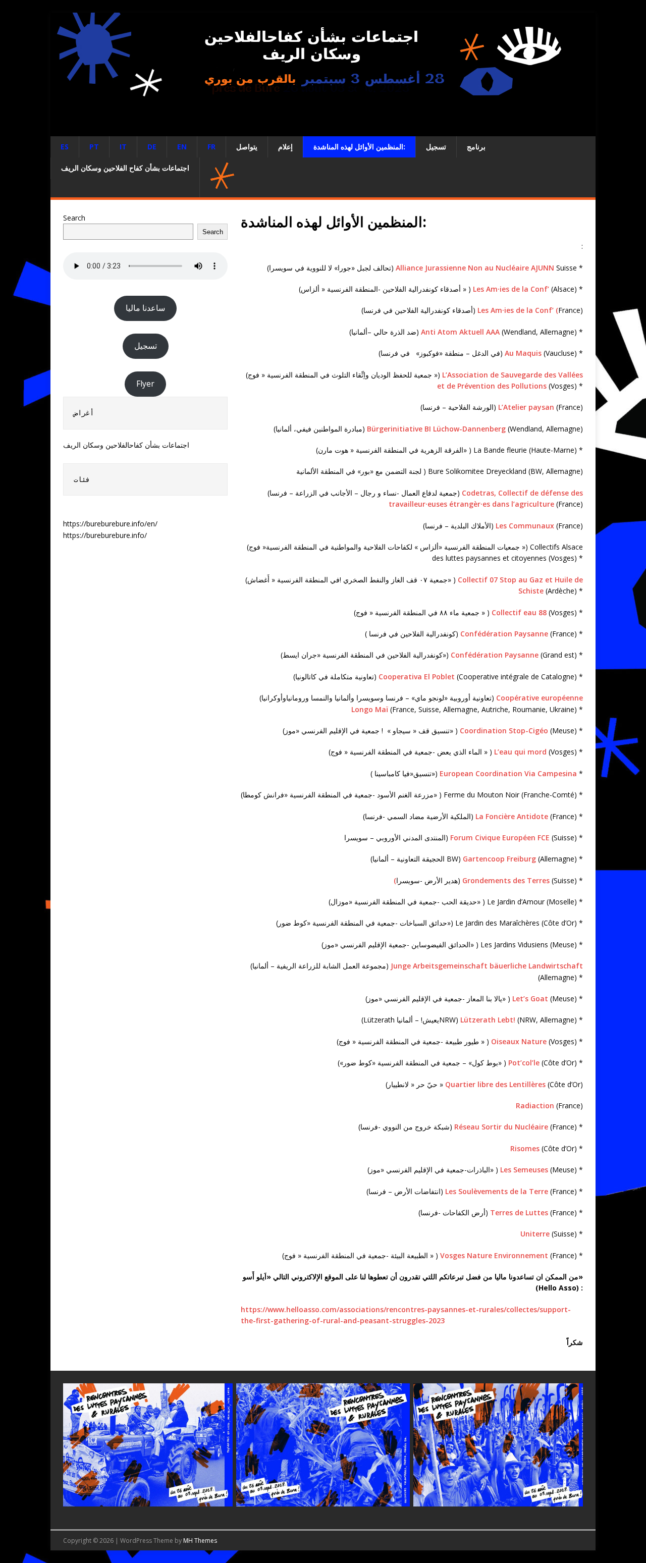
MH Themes (200, 1540)
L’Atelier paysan (526, 407)
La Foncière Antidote (511, 816)
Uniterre (535, 1233)
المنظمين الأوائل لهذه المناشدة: (359, 146)
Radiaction (535, 1105)
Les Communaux (525, 525)
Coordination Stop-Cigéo (504, 730)
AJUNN (542, 268)
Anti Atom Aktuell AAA (460, 332)
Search (74, 218)
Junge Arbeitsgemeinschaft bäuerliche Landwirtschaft (487, 966)
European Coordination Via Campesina (508, 773)
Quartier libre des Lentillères (495, 1084)
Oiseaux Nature (520, 1041)
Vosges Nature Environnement (494, 1255)
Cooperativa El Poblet (418, 676)
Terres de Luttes (519, 1212)
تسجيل (436, 146)
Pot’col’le (524, 1062)
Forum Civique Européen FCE (500, 837)
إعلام (285, 146)
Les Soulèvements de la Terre (496, 1191)
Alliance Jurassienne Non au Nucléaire (463, 268)
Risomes (525, 1148)
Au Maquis (523, 353)
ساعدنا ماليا (145, 307)
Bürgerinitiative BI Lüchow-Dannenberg (436, 429)
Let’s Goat (531, 998)
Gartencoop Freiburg (499, 859)
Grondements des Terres (506, 880)
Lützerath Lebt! (488, 1020)
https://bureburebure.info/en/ (110, 523)
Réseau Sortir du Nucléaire (501, 1126)
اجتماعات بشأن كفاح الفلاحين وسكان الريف (125, 168)
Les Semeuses (524, 1169)
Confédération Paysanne (504, 633)
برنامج (476, 146)
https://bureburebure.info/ (105, 535)
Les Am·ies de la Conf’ (512, 289)
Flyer (145, 383)
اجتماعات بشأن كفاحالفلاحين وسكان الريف (126, 445)
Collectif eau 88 (519, 612)
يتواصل (246, 146)
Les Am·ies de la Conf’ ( (517, 310)
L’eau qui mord (521, 752)
